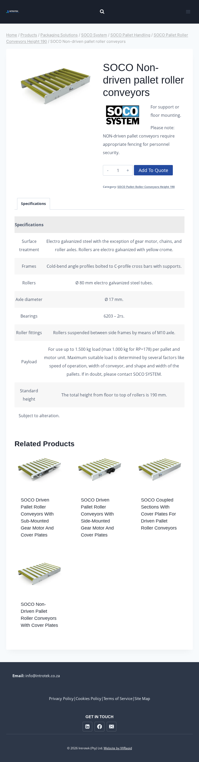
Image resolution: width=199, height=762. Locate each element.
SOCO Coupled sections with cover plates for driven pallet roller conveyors (159, 514)
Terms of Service (117, 698)
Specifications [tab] (33, 203)
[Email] (111, 726)
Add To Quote (153, 170)
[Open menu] (188, 12)
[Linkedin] (87, 726)
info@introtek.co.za (42, 675)
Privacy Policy (61, 698)
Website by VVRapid (118, 748)
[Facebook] (99, 726)
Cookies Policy (88, 698)
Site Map (142, 698)
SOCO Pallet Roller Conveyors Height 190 (146, 187)
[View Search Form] (99, 11)
